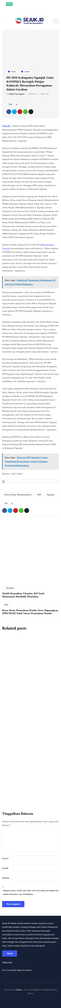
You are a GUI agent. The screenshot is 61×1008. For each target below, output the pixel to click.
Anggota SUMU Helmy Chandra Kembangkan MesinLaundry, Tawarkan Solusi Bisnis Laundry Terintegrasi (29, 661)
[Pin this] (19, 111)
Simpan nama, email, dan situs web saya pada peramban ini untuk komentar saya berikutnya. (30, 892)
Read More (31, 8)
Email (5, 868)
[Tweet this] (14, 111)
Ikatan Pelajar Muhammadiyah (17, 494)
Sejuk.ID (6, 126)
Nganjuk (50, 494)
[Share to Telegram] (31, 111)
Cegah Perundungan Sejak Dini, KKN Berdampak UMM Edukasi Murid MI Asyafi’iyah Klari (27, 740)
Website (5, 878)
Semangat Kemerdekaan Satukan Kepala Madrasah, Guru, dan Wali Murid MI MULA (29, 700)
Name (5, 858)
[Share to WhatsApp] (25, 111)
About (10, 953)
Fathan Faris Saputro (17, 94)
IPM (39, 494)
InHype (18, 990)
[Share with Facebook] (8, 111)
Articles (7, 584)
